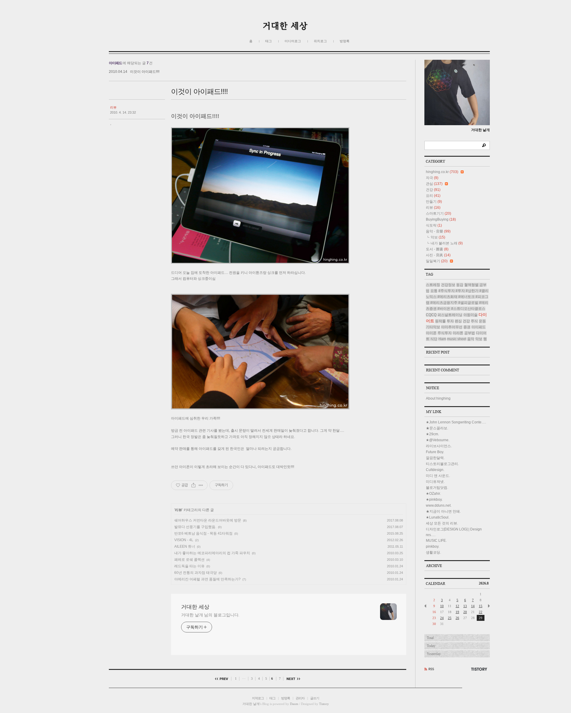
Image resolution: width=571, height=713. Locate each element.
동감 (459, 285)
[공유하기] (193, 485)
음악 (470, 339)
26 (457, 618)
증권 (466, 327)
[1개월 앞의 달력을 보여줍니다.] (425, 606)
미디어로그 (293, 41)
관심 (434, 184)
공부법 (469, 333)
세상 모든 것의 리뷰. (442, 523)
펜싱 (458, 321)
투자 (450, 321)
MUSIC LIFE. (436, 540)
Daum (294, 704)
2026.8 (484, 583)
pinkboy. (432, 546)
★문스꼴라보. (437, 428)
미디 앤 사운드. (438, 476)
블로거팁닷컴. (437, 488)
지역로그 (258, 698)
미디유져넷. (435, 482)
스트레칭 (433, 285)
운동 (482, 321)
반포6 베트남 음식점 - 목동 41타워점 (203, 533)
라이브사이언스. (439, 446)
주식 (474, 321)
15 (480, 606)
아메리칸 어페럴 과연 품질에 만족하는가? (207, 579)
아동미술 (470, 315)
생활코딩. (433, 552)
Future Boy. (435, 452)
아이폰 (431, 333)
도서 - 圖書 (437, 249)
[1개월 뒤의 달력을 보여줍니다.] (489, 606)
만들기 (434, 202)
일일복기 (437, 261)
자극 (432, 178)
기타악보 (433, 327)
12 (457, 606)
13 (465, 606)
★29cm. (432, 434)
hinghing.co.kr (442, 172)
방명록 (344, 41)
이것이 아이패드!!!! (144, 72)
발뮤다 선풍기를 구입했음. (195, 527)
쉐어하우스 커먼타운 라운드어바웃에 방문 (207, 520)
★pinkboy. (434, 499)
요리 (433, 196)
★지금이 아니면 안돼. (443, 511)
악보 (438, 237)
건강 (433, 190)
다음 (292, 679)
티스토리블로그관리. (442, 464)
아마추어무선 (451, 327)
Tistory (324, 704)
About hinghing (438, 398)
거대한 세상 (195, 607)
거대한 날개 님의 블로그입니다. (210, 615)
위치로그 (320, 41)
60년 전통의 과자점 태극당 (195, 573)
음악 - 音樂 (438, 231)
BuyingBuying (441, 219)
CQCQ (431, 315)
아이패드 (478, 327)
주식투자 (444, 333)
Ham (442, 339)
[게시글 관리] (201, 485)
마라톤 (458, 333)
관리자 (300, 698)
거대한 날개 (251, 704)
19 (457, 612)
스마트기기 (438, 213)
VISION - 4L (183, 540)
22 (480, 612)
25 (449, 618)
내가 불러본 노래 (447, 243)
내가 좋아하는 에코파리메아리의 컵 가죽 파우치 (212, 553)
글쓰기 (314, 698)
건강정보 (448, 285)
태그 (268, 41)
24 (442, 618)
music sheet (456, 339)
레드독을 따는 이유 (189, 566)
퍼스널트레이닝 (449, 315)
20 (465, 612)
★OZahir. (433, 493)
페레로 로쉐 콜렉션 (189, 559)
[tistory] (480, 669)
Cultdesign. (435, 470)
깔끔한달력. (435, 458)
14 (473, 606)
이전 (223, 679)
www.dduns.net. (438, 505)
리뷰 (113, 107)
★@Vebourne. (437, 440)
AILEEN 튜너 (184, 546)
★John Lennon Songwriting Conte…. (456, 422)
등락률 (440, 321)
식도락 (434, 225)
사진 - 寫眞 (438, 255)
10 (442, 606)
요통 (433, 291)
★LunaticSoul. (437, 517)
